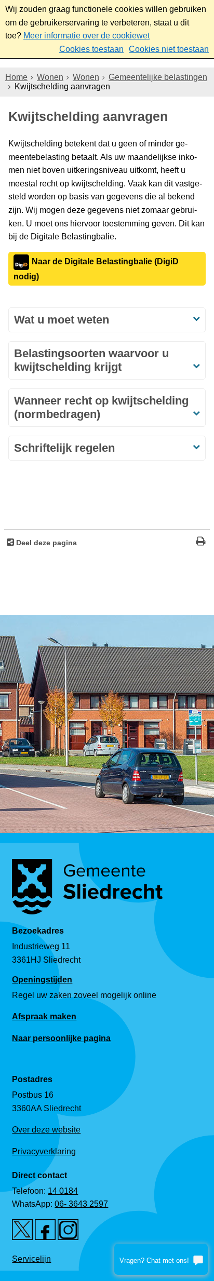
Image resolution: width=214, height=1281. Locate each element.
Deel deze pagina (45, 542)
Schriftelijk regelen (64, 447)
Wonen (50, 77)
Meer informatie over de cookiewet (86, 35)
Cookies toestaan (91, 49)
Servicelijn (31, 1259)
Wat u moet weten (61, 319)
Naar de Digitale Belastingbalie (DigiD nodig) (96, 269)
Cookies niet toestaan (169, 49)
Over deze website (46, 1129)
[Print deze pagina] (200, 542)
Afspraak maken (44, 1016)
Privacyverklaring (44, 1151)
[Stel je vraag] (161, 1259)
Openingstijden (42, 979)
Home (16, 77)
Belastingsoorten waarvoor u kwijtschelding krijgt (91, 360)
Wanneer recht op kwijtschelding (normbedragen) (101, 407)
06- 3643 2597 (81, 1203)
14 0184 (63, 1190)
